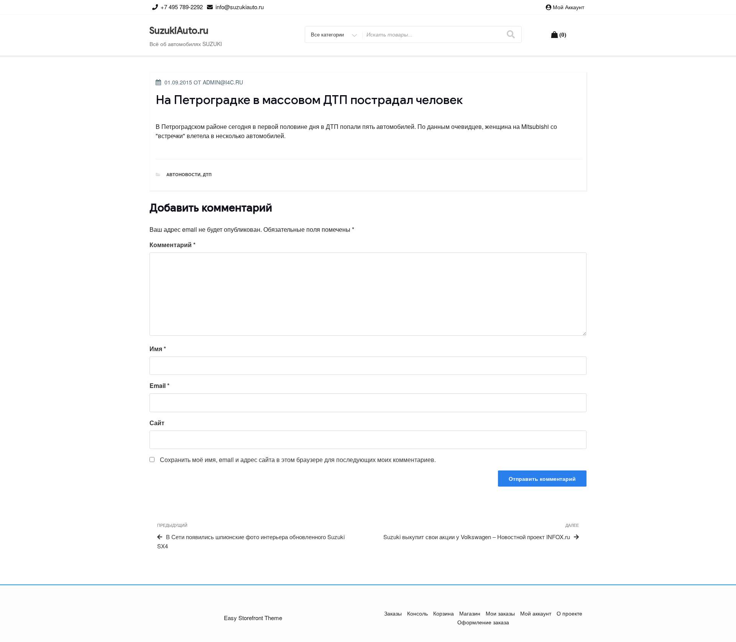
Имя (158, 348)
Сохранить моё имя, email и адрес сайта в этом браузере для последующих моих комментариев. (298, 459)
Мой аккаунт (568, 7)
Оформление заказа (483, 622)
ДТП (207, 174)
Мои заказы (500, 613)
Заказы (393, 613)
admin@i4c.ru (223, 82)
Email (159, 385)
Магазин (469, 613)
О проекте (569, 613)
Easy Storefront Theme (253, 618)
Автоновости (183, 174)
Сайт (157, 422)
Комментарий (173, 244)
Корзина (443, 613)
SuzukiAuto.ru (179, 30)
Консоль (417, 613)
